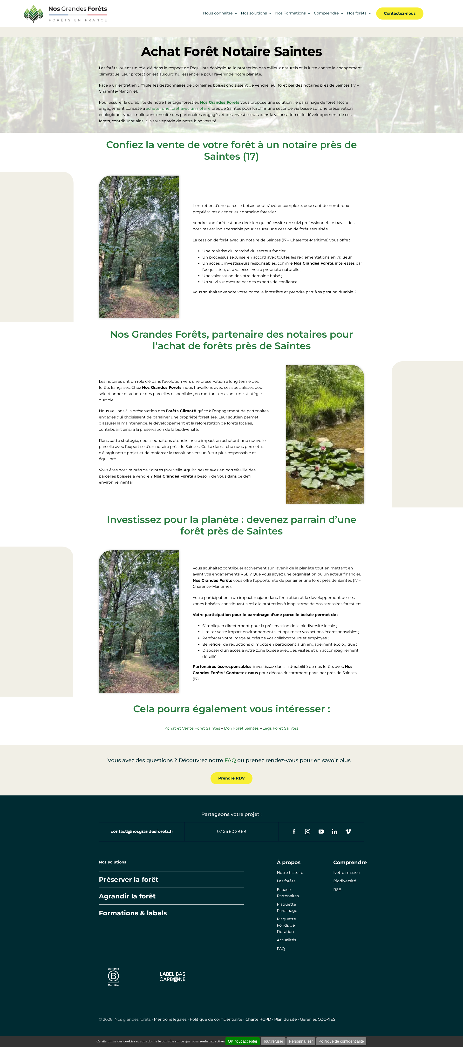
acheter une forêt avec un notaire (178, 108)
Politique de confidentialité (216, 1019)
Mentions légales (170, 1019)
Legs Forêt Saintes (280, 728)
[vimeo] (348, 831)
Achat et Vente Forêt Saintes (192, 728)
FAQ (230, 760)
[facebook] (294, 831)
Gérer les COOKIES (317, 1019)
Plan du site (285, 1019)
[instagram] (307, 831)
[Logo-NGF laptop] (63, 5)
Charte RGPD (258, 1019)
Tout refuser (273, 1041)
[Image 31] (172, 973)
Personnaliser (301, 1041)
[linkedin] (334, 831)
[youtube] (321, 831)
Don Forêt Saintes (241, 728)
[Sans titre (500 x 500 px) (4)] (113, 965)
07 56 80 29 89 (231, 831)
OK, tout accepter (242, 1041)
